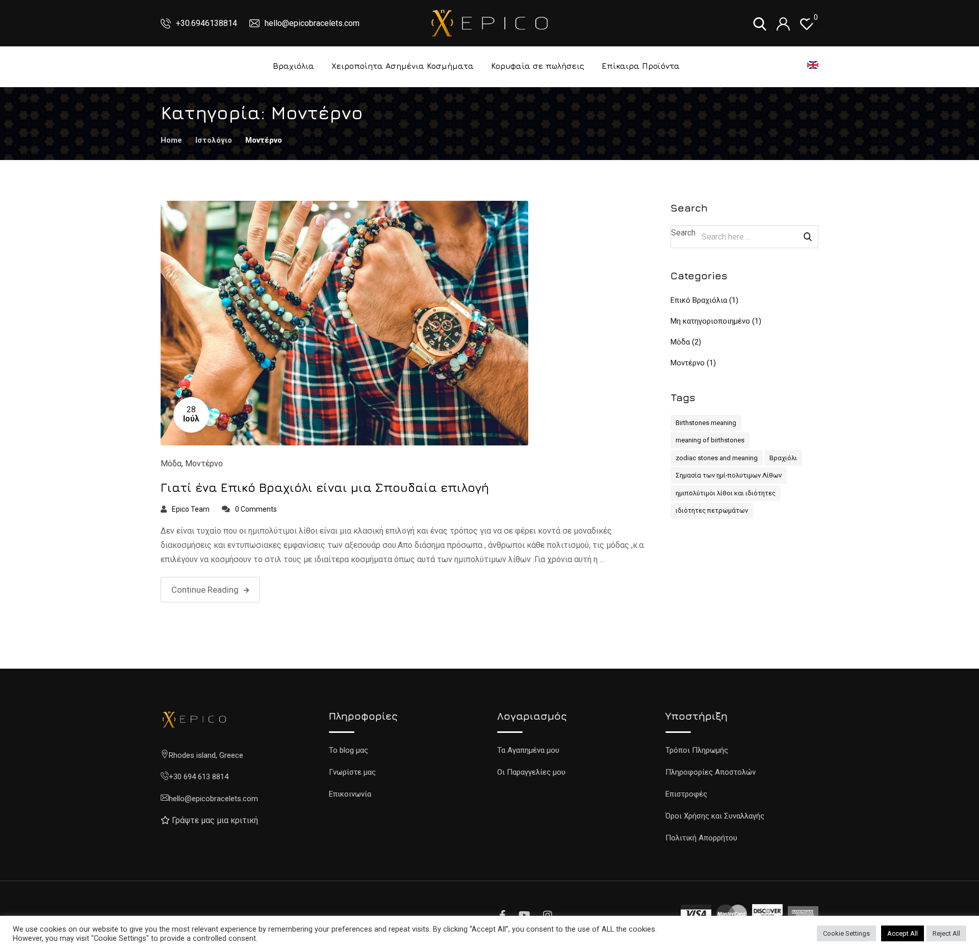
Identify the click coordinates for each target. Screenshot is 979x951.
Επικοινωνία (350, 794)
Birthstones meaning (706, 423)
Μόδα (171, 463)
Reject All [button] (946, 933)
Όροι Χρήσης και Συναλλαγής (714, 816)
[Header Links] (806, 23)
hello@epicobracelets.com (312, 23)
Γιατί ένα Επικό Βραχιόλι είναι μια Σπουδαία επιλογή (325, 487)
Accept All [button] (902, 933)
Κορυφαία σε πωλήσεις (537, 65)
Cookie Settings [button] (846, 933)
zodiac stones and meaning (717, 458)
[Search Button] (807, 237)
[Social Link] (503, 915)
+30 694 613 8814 (198, 776)
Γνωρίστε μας (352, 772)
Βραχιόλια (293, 65)
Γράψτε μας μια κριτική (215, 820)
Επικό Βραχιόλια (699, 300)
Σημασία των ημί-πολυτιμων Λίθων (729, 475)
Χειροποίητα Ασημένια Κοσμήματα (402, 65)
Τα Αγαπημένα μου (528, 750)
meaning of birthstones (710, 440)
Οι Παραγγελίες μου (531, 772)
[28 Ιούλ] (344, 322)
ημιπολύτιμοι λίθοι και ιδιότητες (726, 493)
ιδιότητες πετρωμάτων (712, 510)
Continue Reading (205, 590)
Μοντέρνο (204, 463)
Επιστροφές (686, 794)
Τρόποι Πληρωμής (696, 750)
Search (683, 232)
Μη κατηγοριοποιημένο (710, 321)
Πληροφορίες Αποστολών (710, 772)
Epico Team (191, 509)
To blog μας (348, 750)
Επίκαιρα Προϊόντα (641, 65)
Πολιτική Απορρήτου (701, 837)
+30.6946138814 (207, 23)
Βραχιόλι (783, 458)
